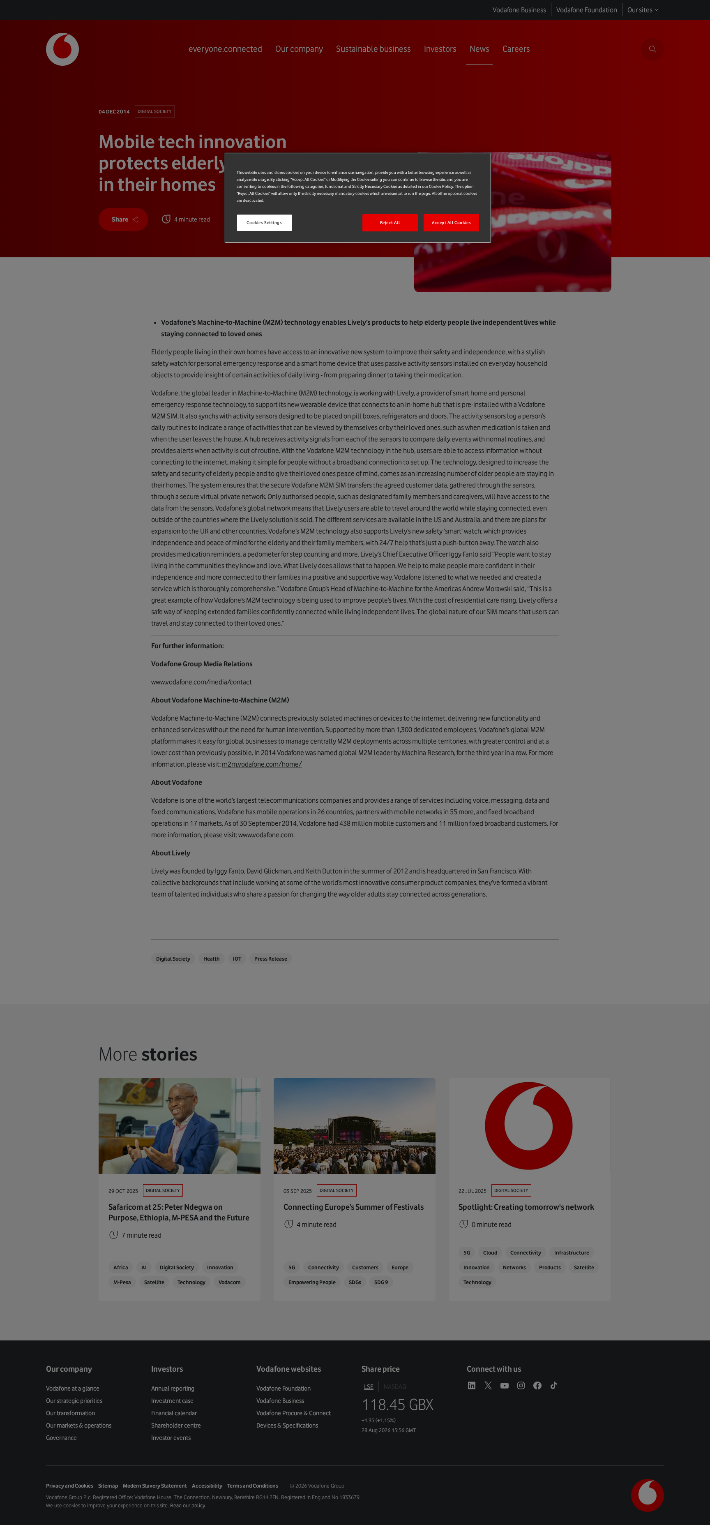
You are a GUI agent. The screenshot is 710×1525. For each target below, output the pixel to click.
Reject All (390, 222)
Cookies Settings (264, 222)
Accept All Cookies (451, 222)
